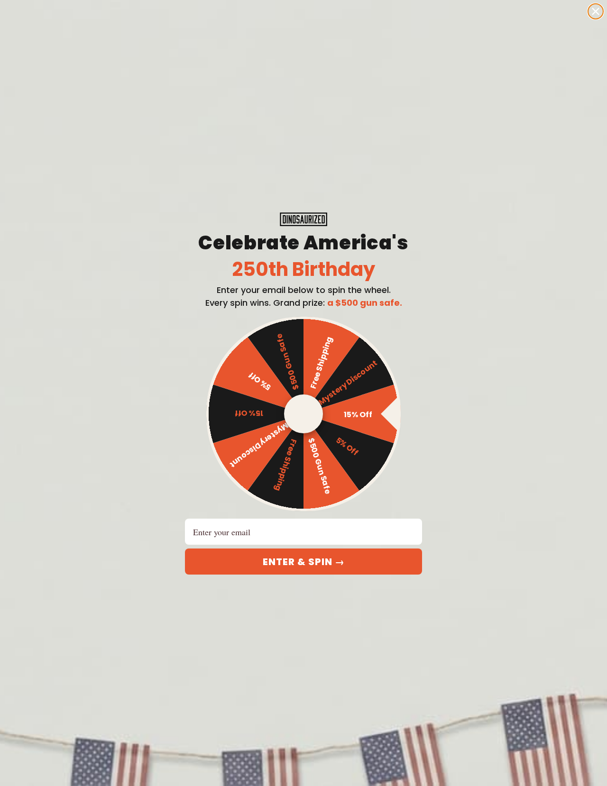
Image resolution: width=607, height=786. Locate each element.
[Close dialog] (595, 11)
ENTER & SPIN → (304, 561)
